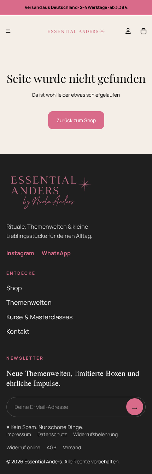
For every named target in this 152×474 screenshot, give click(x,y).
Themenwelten (29, 302)
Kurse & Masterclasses (39, 317)
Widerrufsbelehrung (95, 434)
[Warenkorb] (143, 31)
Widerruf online (23, 447)
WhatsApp (56, 253)
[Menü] (8, 31)
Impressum (18, 434)
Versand (72, 447)
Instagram (20, 253)
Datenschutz (52, 434)
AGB (52, 447)
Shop (14, 288)
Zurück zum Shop (76, 120)
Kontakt (17, 331)
